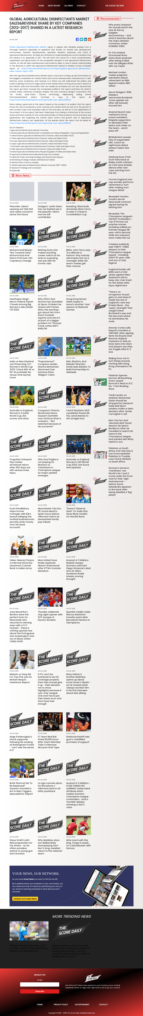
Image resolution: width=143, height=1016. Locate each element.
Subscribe (39, 991)
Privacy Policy (61, 1004)
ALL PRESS (68, 5)
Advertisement (82, 1004)
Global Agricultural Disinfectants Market (27, 47)
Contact (103, 1004)
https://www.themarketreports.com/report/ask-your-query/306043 (40, 100)
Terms (40, 1004)
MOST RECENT (54, 5)
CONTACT (81, 5)
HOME (41, 5)
